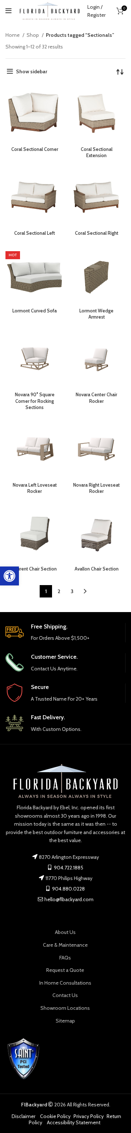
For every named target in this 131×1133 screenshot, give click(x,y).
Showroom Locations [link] (65, 1008)
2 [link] (58, 591)
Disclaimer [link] (23, 1116)
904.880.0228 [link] (68, 888)
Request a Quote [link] (65, 970)
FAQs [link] (65, 957)
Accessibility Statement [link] (73, 1122)
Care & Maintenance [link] (65, 945)
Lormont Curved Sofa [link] (34, 311)
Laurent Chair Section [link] (34, 569)
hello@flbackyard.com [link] (69, 899)
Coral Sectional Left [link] (34, 233)
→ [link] (85, 591)
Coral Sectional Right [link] (96, 233)
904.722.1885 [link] (68, 867)
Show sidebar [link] (31, 71)
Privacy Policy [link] (89, 1116)
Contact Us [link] (65, 995)
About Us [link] (65, 932)
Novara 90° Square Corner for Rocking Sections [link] (35, 401)
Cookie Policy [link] (55, 1116)
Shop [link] (33, 35)
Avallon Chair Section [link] (97, 569)
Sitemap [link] (65, 1020)
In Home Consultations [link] (65, 983)
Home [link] (13, 35)
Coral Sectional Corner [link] (34, 149)
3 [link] (72, 591)
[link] (9, 575)
